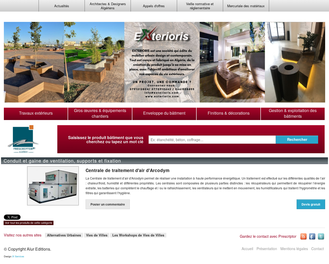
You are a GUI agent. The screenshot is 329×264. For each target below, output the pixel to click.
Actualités (61, 5)
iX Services (18, 256)
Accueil (247, 248)
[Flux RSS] (304, 236)
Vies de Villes (96, 235)
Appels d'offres (154, 5)
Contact (317, 248)
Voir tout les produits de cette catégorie (28, 223)
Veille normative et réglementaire (200, 5)
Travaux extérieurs (36, 113)
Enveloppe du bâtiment (164, 113)
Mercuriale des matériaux (246, 5)
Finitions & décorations (229, 113)
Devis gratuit (310, 204)
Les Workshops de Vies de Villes (138, 235)
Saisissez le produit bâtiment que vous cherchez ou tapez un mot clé (105, 139)
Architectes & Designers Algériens (108, 5)
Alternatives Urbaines (64, 235)
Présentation (267, 248)
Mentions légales (294, 248)
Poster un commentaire (107, 204)
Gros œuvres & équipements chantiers (100, 113)
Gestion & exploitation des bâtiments (293, 113)
